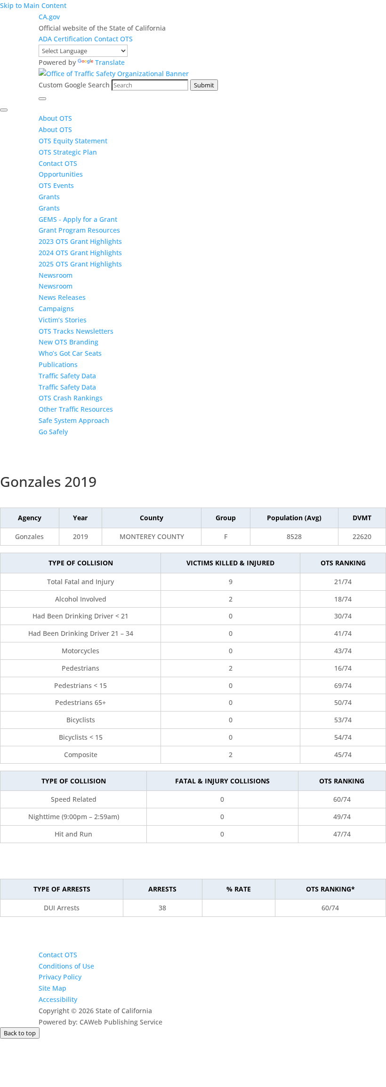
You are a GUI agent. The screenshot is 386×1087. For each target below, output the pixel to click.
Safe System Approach (74, 420)
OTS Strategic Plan (68, 152)
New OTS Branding (68, 341)
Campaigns (56, 308)
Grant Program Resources (79, 230)
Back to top (20, 1033)
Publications (58, 364)
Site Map (52, 988)
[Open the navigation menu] (42, 98)
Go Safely (53, 431)
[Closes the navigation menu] (4, 110)
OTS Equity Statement (74, 140)
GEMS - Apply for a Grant (78, 219)
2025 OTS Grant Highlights (80, 263)
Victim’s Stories (63, 319)
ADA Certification (66, 38)
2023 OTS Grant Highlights (80, 241)
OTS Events (56, 185)
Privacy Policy (60, 976)
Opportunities (61, 174)
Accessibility (58, 999)
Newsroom (55, 275)
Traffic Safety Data (67, 375)
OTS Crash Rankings (71, 397)
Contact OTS (113, 38)
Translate (110, 62)
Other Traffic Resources (76, 409)
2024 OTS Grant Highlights (80, 252)
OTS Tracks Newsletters (76, 331)
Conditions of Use (66, 966)
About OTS (55, 118)
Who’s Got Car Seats (70, 353)
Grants (49, 196)
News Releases (62, 297)
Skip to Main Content (33, 5)
